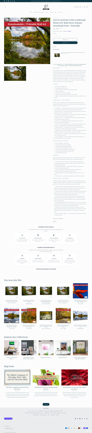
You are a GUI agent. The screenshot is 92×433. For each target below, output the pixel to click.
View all (46, 404)
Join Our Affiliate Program (55, 412)
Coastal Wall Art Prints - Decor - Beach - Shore (28, 358)
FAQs (48, 414)
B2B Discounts (46, 412)
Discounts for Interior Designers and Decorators (34, 412)
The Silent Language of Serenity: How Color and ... (17, 388)
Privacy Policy (63, 412)
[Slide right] (72, 61)
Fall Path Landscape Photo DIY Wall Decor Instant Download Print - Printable (63, 326)
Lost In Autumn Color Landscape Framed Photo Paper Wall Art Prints (73, 52)
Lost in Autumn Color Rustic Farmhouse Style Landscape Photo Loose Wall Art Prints (46, 301)
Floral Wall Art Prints (45, 357)
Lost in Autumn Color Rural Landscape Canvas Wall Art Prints (63, 301)
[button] (5, 7)
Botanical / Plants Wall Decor (11, 358)
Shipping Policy (36, 414)
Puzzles (57, 414)
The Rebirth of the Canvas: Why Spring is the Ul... (46, 388)
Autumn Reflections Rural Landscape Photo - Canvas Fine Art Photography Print (80, 326)
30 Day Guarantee (43, 414)
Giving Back (53, 414)
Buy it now (65, 42)
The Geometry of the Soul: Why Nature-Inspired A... (74, 388)
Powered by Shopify (13, 432)
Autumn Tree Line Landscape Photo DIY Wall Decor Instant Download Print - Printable (29, 326)
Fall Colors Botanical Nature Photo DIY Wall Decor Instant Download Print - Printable (80, 301)
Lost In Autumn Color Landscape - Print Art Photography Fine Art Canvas (29, 301)
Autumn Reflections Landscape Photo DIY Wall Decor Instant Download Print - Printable (11, 326)
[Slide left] (67, 61)
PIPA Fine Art (8, 432)
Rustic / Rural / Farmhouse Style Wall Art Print (80, 358)
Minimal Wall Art (63, 357)
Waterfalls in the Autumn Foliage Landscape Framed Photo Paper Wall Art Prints (46, 326)
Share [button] (55, 46)
